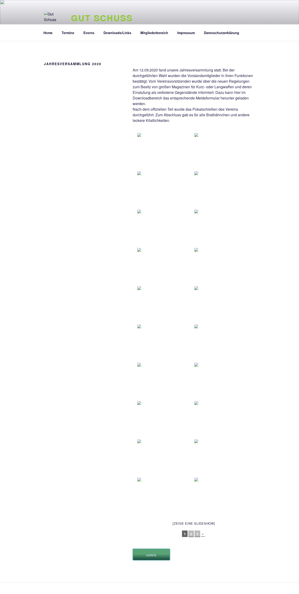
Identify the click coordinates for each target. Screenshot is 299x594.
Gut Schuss (102, 18)
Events (88, 32)
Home (48, 32)
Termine (68, 32)
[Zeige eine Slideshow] (194, 523)
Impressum (186, 32)
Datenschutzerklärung (221, 32)
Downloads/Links (117, 32)
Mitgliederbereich (154, 32)
